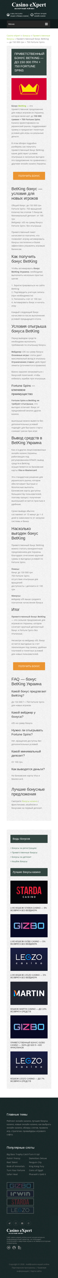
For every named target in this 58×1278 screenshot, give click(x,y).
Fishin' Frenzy (13, 1158)
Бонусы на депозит (21, 856)
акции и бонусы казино (19, 16)
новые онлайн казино (26, 1124)
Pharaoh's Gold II (37, 1174)
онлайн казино (40, 16)
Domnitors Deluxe (38, 1158)
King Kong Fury (36, 1166)
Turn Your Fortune (16, 1170)
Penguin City (35, 1162)
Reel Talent (12, 1162)
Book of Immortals (16, 1166)
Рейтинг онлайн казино (19, 1120)
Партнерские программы (23, 1267)
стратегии (16, 1131)
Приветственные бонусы (24, 852)
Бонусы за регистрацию (24, 848)
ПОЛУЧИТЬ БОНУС (29, 175)
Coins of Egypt (36, 1170)
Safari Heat (12, 1174)
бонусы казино (29, 801)
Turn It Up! (34, 1154)
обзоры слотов (30, 1127)
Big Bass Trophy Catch (18, 1154)
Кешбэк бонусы (19, 861)
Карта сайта (36, 1271)
